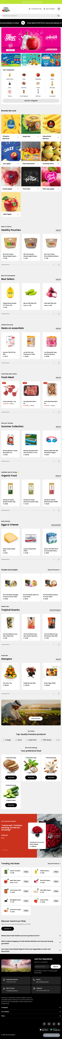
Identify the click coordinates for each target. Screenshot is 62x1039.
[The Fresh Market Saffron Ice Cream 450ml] (31, 583)
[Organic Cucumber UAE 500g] (6, 872)
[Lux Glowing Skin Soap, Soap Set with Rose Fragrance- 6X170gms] (52, 341)
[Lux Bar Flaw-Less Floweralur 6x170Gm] (31, 341)
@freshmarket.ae (13, 990)
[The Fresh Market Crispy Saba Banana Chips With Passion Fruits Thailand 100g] (52, 623)
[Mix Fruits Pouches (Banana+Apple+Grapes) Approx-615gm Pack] (10, 243)
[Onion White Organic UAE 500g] (36, 891)
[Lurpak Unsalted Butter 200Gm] (31, 538)
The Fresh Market (10, 1035)
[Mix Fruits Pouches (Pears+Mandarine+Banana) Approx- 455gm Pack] (52, 243)
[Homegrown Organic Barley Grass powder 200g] (31, 489)
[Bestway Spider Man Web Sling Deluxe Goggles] (52, 439)
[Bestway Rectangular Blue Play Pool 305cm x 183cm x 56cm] (31, 439)
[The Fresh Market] (49, 23)
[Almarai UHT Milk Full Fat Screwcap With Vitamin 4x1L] (52, 538)
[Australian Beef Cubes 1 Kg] (31, 390)
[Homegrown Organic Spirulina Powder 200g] (10, 489)
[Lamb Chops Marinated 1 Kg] (52, 390)
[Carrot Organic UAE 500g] (6, 891)
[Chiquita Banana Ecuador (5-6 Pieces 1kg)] (10, 292)
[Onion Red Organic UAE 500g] (36, 881)
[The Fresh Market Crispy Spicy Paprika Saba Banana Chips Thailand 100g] (31, 623)
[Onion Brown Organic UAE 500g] (6, 910)
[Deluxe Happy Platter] (52, 672)
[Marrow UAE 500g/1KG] (31, 292)
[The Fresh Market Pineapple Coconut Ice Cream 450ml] (11, 583)
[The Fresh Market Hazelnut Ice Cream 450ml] (51, 583)
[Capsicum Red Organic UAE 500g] (36, 901)
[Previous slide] (54, 265)
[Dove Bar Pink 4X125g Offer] (10, 341)
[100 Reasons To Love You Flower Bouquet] (37, 831)
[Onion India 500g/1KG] (52, 292)
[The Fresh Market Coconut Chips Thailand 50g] (10, 623)
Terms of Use (53, 970)
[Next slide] (59, 265)
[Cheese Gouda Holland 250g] (10, 538)
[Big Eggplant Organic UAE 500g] (6, 901)
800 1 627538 (39, 982)
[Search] (58, 16)
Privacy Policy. (37, 972)
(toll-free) (46, 982)
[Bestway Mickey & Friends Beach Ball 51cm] (10, 439)
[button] (2, 2)
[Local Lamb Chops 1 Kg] (10, 390)
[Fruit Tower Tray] (10, 672)
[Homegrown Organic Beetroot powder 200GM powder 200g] (52, 489)
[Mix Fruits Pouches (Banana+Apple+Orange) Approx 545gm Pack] (31, 243)
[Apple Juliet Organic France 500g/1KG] (6, 881)
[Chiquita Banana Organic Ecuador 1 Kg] (36, 872)
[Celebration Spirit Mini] (31, 672)
